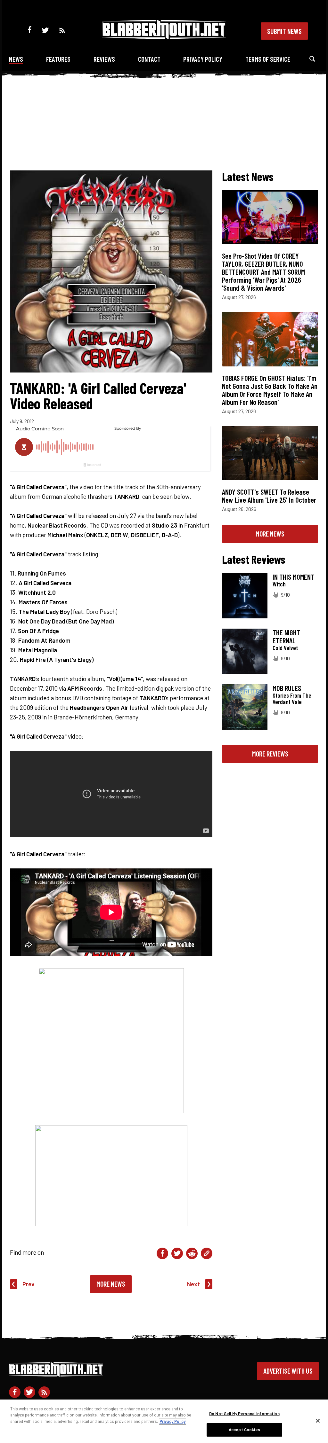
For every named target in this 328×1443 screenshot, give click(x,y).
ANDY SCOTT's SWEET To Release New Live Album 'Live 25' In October (269, 495)
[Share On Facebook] (162, 1253)
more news (270, 533)
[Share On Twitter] (177, 1253)
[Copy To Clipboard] (206, 1253)
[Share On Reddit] (192, 1253)
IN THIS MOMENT (293, 576)
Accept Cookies (244, 1429)
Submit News (284, 31)
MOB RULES (287, 688)
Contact (149, 59)
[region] (164, 1421)
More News (110, 1284)
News (16, 59)
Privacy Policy (202, 59)
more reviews (270, 753)
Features (58, 59)
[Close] (318, 1421)
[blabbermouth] (164, 37)
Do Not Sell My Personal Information (244, 1413)
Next (193, 1284)
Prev (28, 1284)
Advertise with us (288, 1371)
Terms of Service (267, 59)
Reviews (104, 59)
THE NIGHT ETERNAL (286, 636)
